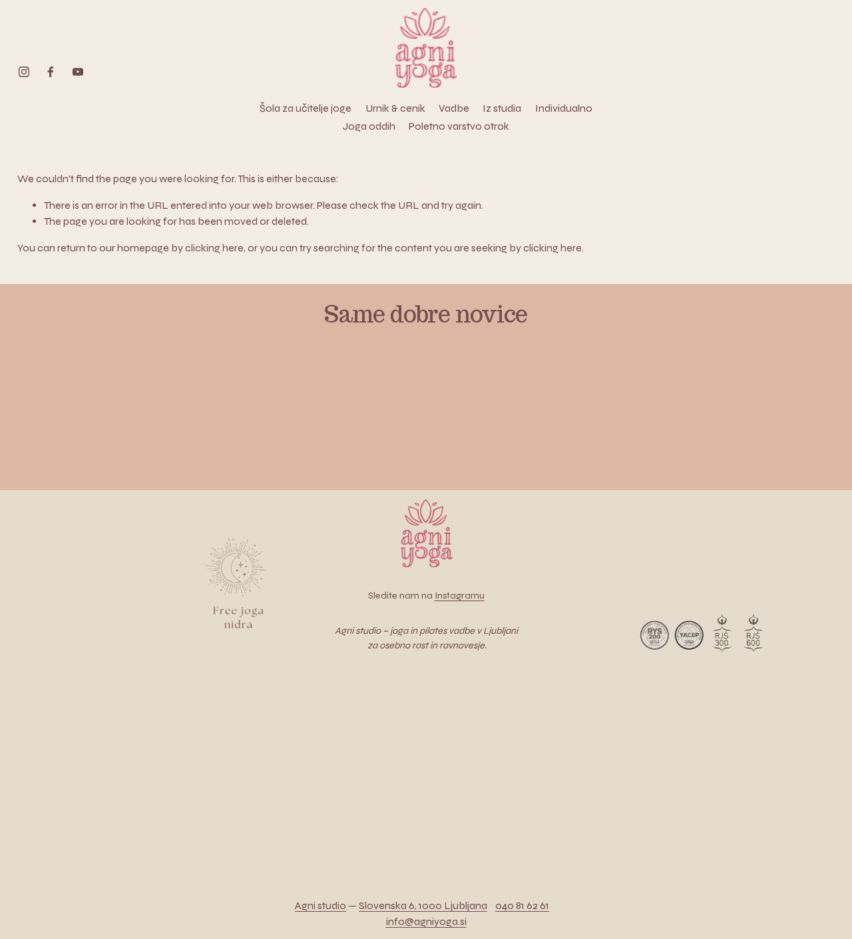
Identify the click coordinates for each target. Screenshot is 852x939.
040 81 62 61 (522, 905)
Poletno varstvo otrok (459, 126)
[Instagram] (24, 71)
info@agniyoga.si (426, 921)
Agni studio (320, 905)
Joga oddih (369, 126)
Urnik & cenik (395, 108)
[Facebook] (50, 71)
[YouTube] (78, 71)
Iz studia (502, 108)
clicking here (214, 247)
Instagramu (460, 595)
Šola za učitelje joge (305, 108)
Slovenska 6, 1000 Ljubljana (423, 905)
